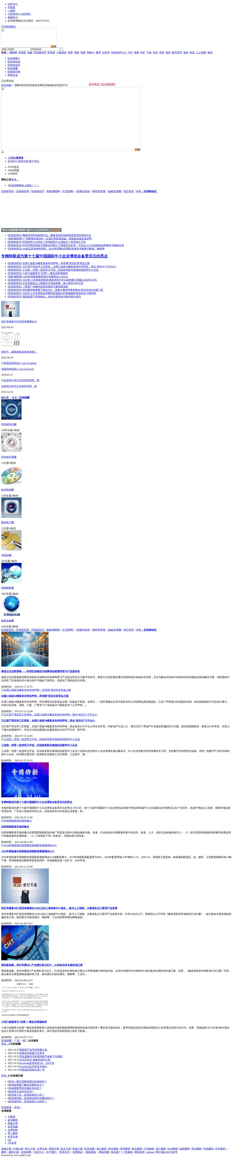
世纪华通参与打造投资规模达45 (19, 321)
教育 (98, 52)
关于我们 (51, 1152)
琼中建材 (113, 1148)
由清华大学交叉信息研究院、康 (19, 386)
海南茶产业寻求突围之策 (33, 1049)
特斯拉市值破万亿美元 (32, 1053)
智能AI (91, 52)
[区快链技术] (15, 242)
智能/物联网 (53, 191)
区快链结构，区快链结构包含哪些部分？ (32, 1098)
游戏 (136, 52)
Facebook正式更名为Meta (33, 1066)
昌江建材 (161, 1148)
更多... (139, 191)
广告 (16, 1040)
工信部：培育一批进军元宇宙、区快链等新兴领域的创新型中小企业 (61, 270)
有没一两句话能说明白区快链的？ (28, 1081)
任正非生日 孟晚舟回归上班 (34, 1059)
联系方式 (64, 1152)
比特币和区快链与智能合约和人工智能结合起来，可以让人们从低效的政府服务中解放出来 (73, 245)
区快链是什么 (118, 52)
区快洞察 (6, 85)
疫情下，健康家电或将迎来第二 (19, 352)
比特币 (106, 52)
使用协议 (78, 1152)
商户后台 (34, 161)
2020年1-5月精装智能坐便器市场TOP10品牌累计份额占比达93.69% (60, 280)
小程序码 (13, 14)
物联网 (13, 52)
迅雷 (161, 52)
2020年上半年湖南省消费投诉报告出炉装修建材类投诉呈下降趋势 (59, 293)
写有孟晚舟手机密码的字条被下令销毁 (40, 1056)
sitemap (150, 1152)
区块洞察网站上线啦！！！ (24, 185)
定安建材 (220, 1148)
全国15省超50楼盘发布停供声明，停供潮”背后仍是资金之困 (56, 263)
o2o (9, 1139)
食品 (185, 52)
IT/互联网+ (68, 191)
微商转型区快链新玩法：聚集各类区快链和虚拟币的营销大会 (57, 235)
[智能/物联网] (15, 238)
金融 (29, 52)
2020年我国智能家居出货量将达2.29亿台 (45, 276)
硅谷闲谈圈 (7, 489)
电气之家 (30, 1148)
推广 (25, 1040)
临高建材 (185, 1148)
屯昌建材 (208, 1148)
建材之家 (14, 1152)
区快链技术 (40, 52)
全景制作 (13, 1130)
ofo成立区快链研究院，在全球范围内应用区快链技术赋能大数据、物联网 (63, 248)
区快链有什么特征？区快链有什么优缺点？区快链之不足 (54, 242)
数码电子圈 (7, 522)
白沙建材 (173, 1148)
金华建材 (13, 1120)
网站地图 (104, 1152)
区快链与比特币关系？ (21, 1091)
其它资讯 (129, 191)
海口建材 (101, 1148)
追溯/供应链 (83, 191)
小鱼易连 (61, 52)
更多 (15, 397)
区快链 (51, 52)
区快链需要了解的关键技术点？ (26, 1085)
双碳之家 (13, 1123)
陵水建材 (137, 1148)
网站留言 (140, 1152)
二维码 (11, 10)
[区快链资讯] (15, 235)
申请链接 (6, 1107)
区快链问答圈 (8, 457)
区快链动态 (150, 191)
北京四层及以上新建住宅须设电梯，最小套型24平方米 (53, 283)
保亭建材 (125, 1148)
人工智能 (201, 52)
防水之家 (66, 1148)
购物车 (11, 17)
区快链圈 (6, 1040)
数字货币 (177, 52)
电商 (83, 52)
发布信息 (23, 161)
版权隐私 (91, 1152)
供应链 (22, 52)
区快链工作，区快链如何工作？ (26, 1095)
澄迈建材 (196, 1148)
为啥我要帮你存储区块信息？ (25, 1088)
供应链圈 (6, 555)
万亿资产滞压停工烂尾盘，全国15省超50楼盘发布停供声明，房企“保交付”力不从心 (69, 266)
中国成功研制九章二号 (32, 1069)
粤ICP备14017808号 (167, 1152)
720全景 (12, 1142)
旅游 (168, 52)
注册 (10, 157)
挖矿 (142, 52)
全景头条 (13, 1136)
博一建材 (13, 1133)
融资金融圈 (7, 620)
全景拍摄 (13, 1126)
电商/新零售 (99, 191)
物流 (210, 52)
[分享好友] (7, 81)
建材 (3, 1152)
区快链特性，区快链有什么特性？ (28, 1101)
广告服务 (128, 1152)
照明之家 (54, 1148)
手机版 (11, 7)
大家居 (11, 1116)
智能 (76, 52)
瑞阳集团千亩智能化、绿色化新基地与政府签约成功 (52, 296)
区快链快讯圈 (8, 424)
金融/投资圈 (114, 191)
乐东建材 (149, 1148)
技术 (155, 52)
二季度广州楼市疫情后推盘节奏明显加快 (45, 286)
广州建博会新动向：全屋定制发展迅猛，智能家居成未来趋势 (57, 238)
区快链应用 (22, 191)
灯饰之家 (18, 1148)
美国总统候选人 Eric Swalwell (17, 369)
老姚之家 (6, 1148)
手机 (149, 52)
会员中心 (13, 161)
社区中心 (13, 4)
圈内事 (5, 397)
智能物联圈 (7, 588)
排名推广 (116, 1152)
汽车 (130, 52)
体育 (70, 52)
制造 (192, 52)
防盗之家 (78, 1148)
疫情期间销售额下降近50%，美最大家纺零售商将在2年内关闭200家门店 (63, 290)
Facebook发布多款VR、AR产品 (36, 1063)
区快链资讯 (7, 191)
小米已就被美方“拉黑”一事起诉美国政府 (45, 273)
